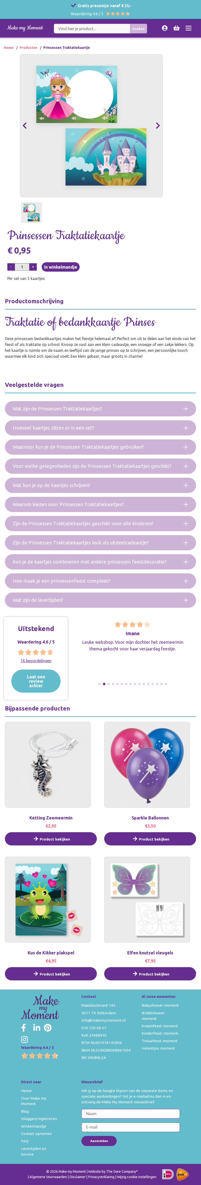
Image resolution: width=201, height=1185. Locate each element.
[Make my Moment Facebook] (23, 1028)
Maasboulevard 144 (98, 1005)
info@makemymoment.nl (103, 1020)
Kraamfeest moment (160, 1026)
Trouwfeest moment (159, 1041)
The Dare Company (121, 1171)
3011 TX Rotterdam (98, 1013)
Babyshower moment (160, 1005)
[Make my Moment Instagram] (24, 1039)
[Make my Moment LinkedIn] (36, 1028)
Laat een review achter (36, 681)
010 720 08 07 (93, 1028)
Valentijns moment (158, 1048)
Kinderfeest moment (160, 1033)
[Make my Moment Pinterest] (47, 1028)
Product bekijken (55, 839)
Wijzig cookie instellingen (136, 1177)
